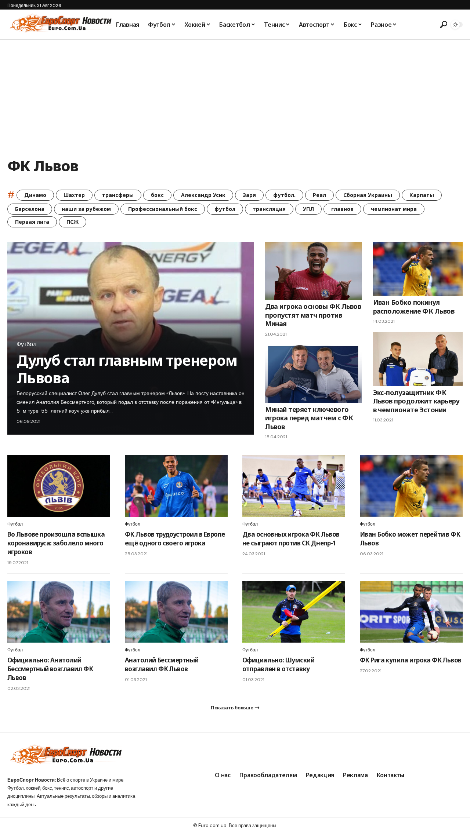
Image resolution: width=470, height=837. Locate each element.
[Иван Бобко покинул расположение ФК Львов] (418, 269)
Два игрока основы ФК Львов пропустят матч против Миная (313, 315)
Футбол (26, 344)
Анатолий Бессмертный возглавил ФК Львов (161, 664)
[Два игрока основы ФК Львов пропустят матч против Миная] (313, 271)
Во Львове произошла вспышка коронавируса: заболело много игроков (56, 543)
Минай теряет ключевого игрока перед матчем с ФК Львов (309, 418)
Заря (249, 194)
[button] (442, 24)
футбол (224, 208)
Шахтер (74, 194)
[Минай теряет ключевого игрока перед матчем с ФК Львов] (313, 374)
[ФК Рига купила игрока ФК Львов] (411, 612)
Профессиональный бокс (162, 208)
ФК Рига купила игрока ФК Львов (411, 660)
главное (342, 208)
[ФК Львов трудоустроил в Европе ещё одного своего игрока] (176, 486)
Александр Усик (203, 194)
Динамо (35, 194)
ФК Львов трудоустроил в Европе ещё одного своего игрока (175, 538)
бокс (157, 194)
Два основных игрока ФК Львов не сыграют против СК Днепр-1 (291, 538)
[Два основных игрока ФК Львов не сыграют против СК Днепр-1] (293, 486)
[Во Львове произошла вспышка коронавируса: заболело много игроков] (58, 486)
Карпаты (421, 194)
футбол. (284, 194)
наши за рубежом (86, 208)
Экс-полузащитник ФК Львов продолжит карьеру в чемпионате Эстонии (416, 401)
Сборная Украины (367, 194)
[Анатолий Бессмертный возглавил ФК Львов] (176, 612)
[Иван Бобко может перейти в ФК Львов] (411, 486)
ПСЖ (72, 221)
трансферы (118, 194)
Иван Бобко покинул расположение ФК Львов (414, 306)
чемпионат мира (394, 208)
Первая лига (32, 221)
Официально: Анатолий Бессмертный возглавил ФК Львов (50, 669)
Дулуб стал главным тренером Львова (127, 369)
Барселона (29, 208)
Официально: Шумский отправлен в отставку (278, 664)
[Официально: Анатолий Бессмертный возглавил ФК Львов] (58, 612)
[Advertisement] (235, 95)
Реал (319, 194)
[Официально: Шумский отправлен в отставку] (293, 612)
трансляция (269, 208)
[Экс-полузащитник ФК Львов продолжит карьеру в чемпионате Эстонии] (418, 359)
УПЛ (308, 208)
